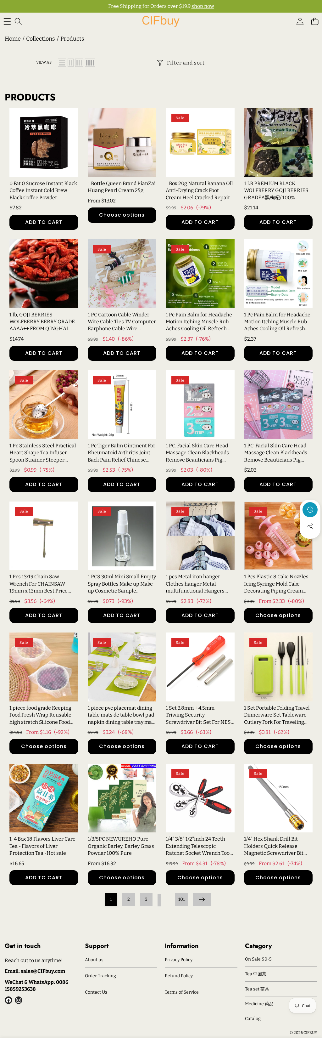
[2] (71, 63)
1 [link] (111, 899)
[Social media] (310, 526)
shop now (203, 6)
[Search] (18, 21)
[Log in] (300, 21)
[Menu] (7, 21)
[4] (90, 63)
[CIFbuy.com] (160, 21)
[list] (62, 63)
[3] (79, 63)
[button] (315, 21)
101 (181, 899)
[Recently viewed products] (310, 509)
